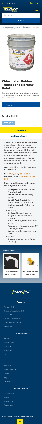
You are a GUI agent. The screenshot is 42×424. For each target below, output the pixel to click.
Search (21, 20)
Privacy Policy (29, 416)
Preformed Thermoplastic (12, 315)
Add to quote (8, 123)
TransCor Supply (9, 401)
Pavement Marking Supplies (12, 27)
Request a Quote (9, 307)
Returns (6, 338)
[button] (37, 10)
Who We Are (8, 366)
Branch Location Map (10, 370)
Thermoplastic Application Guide (14, 311)
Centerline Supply (9, 393)
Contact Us (7, 382)
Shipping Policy (9, 342)
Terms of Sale (8, 350)
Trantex (6, 397)
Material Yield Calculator (12, 319)
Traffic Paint (24, 27)
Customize (9, 105)
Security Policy (8, 346)
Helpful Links (8, 327)
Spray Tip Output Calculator (12, 323)
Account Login (8, 405)
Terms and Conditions (19, 416)
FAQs (5, 354)
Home (2, 27)
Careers (6, 374)
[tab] (21, 130)
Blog (5, 378)
